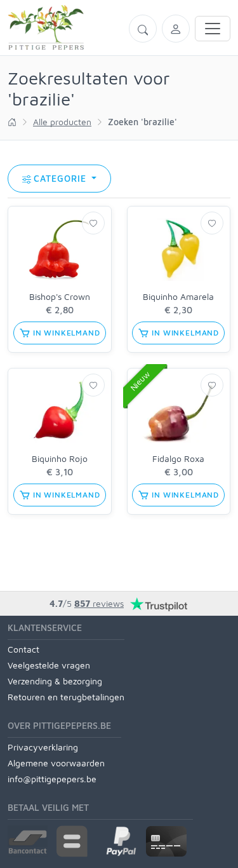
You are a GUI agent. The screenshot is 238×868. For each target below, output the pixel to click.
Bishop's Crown (59, 296)
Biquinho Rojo (60, 458)
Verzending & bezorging (55, 680)
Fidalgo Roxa (178, 458)
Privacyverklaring (43, 747)
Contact (23, 649)
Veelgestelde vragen (49, 665)
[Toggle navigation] (212, 28)
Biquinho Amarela (178, 296)
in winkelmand (65, 332)
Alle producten (62, 121)
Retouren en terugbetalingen (66, 696)
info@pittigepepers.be (52, 778)
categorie (61, 178)
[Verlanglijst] (93, 223)
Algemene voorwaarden (56, 762)
